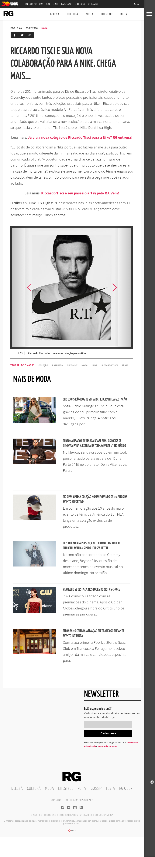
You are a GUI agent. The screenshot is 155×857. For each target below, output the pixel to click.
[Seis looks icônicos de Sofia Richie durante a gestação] (34, 422)
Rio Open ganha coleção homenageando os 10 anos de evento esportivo (95, 499)
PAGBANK (66, 4)
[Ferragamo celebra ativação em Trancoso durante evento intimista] (34, 653)
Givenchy (72, 365)
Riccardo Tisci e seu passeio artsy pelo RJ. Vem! (80, 193)
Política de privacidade (79, 800)
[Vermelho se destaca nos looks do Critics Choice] (34, 612)
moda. (84, 365)
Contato (56, 800)
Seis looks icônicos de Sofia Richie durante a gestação (95, 399)
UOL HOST (52, 4)
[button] (123, 287)
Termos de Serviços (107, 746)
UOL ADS (93, 4)
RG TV (124, 14)
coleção (43, 365)
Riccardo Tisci (110, 365)
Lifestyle (107, 14)
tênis (125, 365)
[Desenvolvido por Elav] (72, 831)
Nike (94, 365)
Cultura (72, 14)
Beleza (54, 14)
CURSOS (80, 4)
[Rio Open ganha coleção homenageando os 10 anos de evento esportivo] (34, 519)
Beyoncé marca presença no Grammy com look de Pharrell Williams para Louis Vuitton (92, 545)
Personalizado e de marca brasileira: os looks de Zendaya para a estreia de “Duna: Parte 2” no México (94, 443)
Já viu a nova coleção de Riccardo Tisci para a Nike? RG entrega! (80, 137)
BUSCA (135, 4)
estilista (57, 365)
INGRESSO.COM (34, 4)
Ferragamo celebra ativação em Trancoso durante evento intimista (93, 633)
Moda (89, 14)
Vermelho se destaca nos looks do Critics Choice (91, 589)
